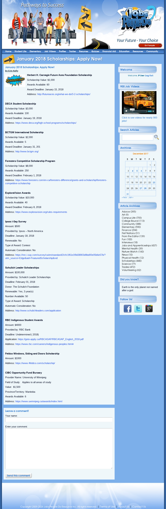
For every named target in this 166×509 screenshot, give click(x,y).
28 (145, 188)
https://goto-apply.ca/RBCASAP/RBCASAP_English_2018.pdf (50, 339)
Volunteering (129, 270)
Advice (126, 211)
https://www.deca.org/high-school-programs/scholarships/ (45, 123)
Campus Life (129, 217)
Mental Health (130, 248)
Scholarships (128, 260)
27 (141, 188)
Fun (124, 239)
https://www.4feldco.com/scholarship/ (35, 363)
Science (126, 264)
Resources (138, 51)
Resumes (83, 51)
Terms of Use (107, 506)
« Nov (124, 197)
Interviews (127, 242)
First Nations (128, 233)
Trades (72, 51)
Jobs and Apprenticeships (136, 245)
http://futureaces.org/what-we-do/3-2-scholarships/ (63, 94)
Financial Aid (109, 51)
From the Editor (130, 236)
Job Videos (50, 51)
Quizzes (95, 51)
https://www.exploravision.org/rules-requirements (41, 212)
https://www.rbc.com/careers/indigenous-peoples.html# (44, 344)
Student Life (20, 51)
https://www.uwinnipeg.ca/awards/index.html (38, 401)
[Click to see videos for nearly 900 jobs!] (139, 113)
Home (8, 51)
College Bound (130, 220)
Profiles (62, 51)
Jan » (131, 197)
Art (123, 214)
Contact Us (139, 506)
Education (124, 51)
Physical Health (130, 257)
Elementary (35, 51)
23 (154, 182)
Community (152, 51)
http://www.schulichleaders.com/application (38, 310)
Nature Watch (130, 251)
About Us (123, 506)
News (125, 254)
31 (128, 194)
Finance (126, 230)
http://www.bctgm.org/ (27, 151)
